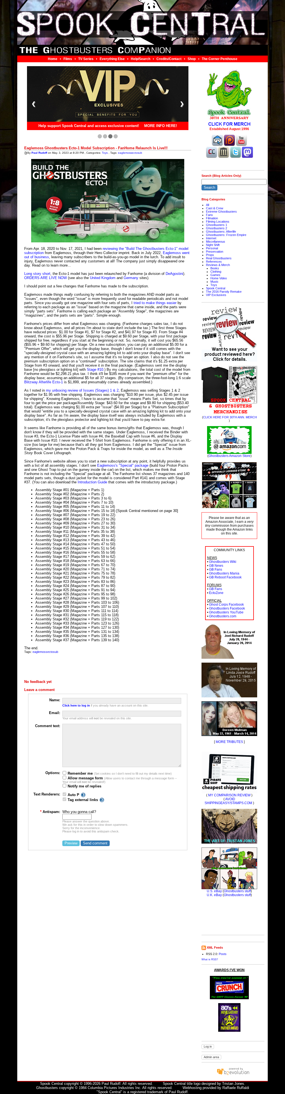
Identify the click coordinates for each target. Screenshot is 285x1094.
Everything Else (112, 59)
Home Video (218, 278)
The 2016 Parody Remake (224, 291)
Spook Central (215, 288)
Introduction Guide (92, 482)
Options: (52, 773)
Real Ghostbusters (219, 258)
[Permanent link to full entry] (25, 152)
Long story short (37, 274)
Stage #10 (95, 369)
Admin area (211, 1057)
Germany (131, 278)
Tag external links (83, 800)
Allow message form (85, 778)
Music (214, 281)
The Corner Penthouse (219, 59)
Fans (209, 215)
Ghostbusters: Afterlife (221, 231)
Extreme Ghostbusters (221, 211)
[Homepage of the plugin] (83, 795)
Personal (212, 248)
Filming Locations (217, 221)
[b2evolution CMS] (233, 1075)
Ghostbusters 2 (216, 228)
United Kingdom (103, 278)
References (214, 261)
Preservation (214, 251)
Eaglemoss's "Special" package (122, 465)
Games (215, 275)
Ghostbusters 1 (216, 225)
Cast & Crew (214, 208)
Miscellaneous (215, 241)
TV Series (86, 59)
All (207, 205)
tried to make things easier (155, 303)
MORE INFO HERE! (160, 126)
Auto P (73, 795)
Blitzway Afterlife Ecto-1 (43, 382)
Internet (211, 238)
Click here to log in (76, 705)
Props (210, 255)
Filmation (212, 218)
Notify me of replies (84, 786)
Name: (54, 700)
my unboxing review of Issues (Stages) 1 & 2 (82, 390)
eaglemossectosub (130, 152)
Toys (105, 152)
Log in (208, 1046)
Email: (54, 713)
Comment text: (47, 726)
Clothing (215, 271)
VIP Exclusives (216, 295)
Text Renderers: (46, 794)
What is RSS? (210, 959)
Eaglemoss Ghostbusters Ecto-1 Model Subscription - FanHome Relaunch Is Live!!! (96, 148)
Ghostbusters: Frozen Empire (226, 235)
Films (67, 59)
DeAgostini (174, 274)
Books (214, 268)
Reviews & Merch (218, 265)
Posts (223, 954)
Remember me (80, 773)
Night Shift (213, 245)
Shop (192, 59)
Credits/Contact (168, 59)
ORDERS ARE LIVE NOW (45, 278)
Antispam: (50, 812)
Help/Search (140, 59)
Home (52, 59)
